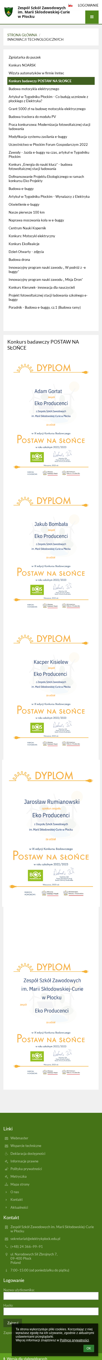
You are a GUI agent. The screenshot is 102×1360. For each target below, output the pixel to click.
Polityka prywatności (26, 1169)
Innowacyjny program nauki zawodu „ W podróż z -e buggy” (47, 269)
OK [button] (89, 1348)
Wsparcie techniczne (25, 1146)
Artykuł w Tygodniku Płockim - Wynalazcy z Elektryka (49, 196)
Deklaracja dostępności (27, 1153)
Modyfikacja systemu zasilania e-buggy (38, 137)
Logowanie (88, 5)
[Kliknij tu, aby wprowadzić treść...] (50, 486)
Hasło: (8, 1305)
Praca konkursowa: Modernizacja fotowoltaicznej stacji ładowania (49, 126)
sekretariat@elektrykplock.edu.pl (35, 1239)
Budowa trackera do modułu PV (32, 117)
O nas (14, 1192)
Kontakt (16, 1199)
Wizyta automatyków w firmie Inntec (36, 73)
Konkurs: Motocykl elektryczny (32, 236)
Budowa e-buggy (21, 189)
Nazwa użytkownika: (19, 1290)
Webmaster (19, 1138)
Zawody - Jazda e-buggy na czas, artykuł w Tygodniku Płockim (49, 154)
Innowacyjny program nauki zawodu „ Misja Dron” (46, 279)
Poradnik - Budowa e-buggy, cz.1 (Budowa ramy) (45, 307)
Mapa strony (20, 1184)
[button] (92, 17)
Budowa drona (19, 259)
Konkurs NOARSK (22, 65)
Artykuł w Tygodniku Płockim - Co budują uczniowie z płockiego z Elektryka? (48, 99)
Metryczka (18, 1176)
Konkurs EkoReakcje (24, 244)
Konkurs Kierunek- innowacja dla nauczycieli (42, 287)
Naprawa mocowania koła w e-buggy (36, 220)
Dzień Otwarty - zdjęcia (26, 252)
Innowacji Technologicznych (35, 39)
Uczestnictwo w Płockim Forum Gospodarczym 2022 (48, 144)
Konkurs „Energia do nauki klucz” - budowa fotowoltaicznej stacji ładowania (40, 166)
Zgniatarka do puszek (25, 57)
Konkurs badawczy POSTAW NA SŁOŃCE (40, 81)
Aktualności (19, 1207)
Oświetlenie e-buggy (24, 204)
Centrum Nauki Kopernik (27, 228)
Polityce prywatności (74, 1340)
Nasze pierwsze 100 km (27, 212)
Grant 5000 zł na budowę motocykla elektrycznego (47, 109)
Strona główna (22, 35)
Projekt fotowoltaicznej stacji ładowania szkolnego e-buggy (48, 297)
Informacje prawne (24, 1161)
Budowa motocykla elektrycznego (34, 89)
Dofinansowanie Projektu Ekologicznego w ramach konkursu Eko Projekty (46, 178)
